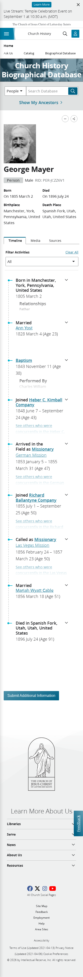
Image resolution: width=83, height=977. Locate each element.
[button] (43, 290)
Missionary (43, 449)
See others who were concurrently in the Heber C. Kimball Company (40, 431)
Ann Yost (24, 328)
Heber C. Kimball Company (39, 402)
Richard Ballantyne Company (36, 497)
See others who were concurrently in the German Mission (40, 482)
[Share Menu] (74, 118)
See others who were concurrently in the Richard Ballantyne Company (39, 526)
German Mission (31, 455)
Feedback (78, 823)
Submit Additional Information (31, 696)
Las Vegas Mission (32, 545)
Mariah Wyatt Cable (34, 590)
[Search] (72, 91)
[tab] (15, 240)
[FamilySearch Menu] (65, 118)
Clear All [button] (71, 252)
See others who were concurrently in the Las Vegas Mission (41, 572)
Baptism (24, 360)
